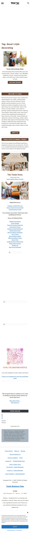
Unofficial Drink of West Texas (15, 241)
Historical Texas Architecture (15, 229)
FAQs (21, 457)
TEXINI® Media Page (19, 461)
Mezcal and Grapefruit (15, 247)
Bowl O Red (15, 240)
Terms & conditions (13, 457)
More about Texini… (15, 400)
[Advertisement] (15, 24)
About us (16, 451)
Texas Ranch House (15, 227)
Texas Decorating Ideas (15, 69)
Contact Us (8, 461)
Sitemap (23, 451)
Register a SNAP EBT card (15, 206)
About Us (15, 132)
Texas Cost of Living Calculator (15, 207)
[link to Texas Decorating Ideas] (15, 59)
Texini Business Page (15, 486)
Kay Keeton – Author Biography (15, 467)
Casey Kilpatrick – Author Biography (15, 474)
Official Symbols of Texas (15, 238)
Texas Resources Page (15, 209)
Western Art (15, 245)
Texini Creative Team (15, 464)
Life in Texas (15, 234)
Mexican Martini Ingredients (15, 232)
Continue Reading (15, 82)
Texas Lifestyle (15, 223)
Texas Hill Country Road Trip (15, 225)
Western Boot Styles (15, 230)
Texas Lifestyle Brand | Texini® (15, 179)
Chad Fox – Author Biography (15, 470)
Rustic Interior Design (15, 243)
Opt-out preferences (11, 530)
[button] (27, 512)
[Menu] (2, 3)
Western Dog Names (15, 221)
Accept (15, 526)
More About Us (15, 402)
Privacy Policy (19, 530)
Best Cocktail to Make (15, 236)
